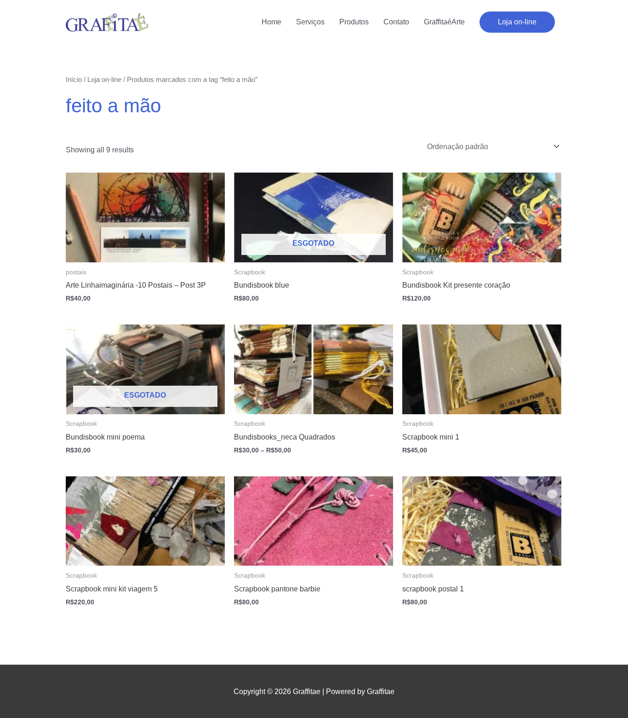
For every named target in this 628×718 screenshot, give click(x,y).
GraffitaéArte (444, 22)
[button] (517, 22)
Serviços (310, 22)
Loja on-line (104, 79)
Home (271, 22)
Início (74, 79)
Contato (396, 22)
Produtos (354, 22)
